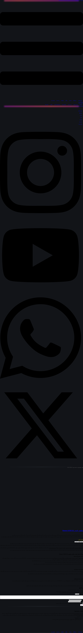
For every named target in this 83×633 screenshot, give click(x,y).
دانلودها (62, 100)
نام (82, 600)
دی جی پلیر (69, 104)
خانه (82, 467)
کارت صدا (46, 104)
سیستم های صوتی (57, 104)
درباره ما (58, 100)
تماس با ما (53, 100)
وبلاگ (66, 100)
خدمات (70, 100)
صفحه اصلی (80, 100)
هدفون (51, 104)
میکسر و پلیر (64, 104)
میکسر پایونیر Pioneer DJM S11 (72, 530)
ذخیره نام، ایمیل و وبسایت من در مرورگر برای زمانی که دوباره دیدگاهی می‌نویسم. (69, 603)
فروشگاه (74, 100)
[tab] (81, 541)
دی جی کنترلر (75, 104)
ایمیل (82, 601)
